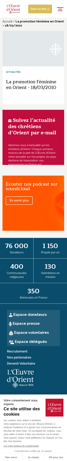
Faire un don (39, 8)
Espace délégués (31, 341)
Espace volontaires (31, 332)
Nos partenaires (19, 357)
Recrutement (17, 351)
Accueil (7, 21)
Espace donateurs (30, 314)
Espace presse (26, 323)
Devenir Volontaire (21, 363)
